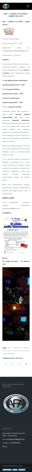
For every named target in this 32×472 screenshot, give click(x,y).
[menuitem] (27, 6)
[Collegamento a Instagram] (28, 468)
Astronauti (17, 351)
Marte (27, 351)
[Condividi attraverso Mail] (26, 364)
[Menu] (27, 6)
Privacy (4, 446)
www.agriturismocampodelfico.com (16, 51)
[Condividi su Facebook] (5, 364)
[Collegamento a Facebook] (20, 468)
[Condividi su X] (12, 364)
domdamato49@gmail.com (16, 439)
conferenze (12, 70)
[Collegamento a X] (23, 468)
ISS (23, 351)
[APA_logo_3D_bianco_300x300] (13, 6)
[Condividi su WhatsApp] (19, 364)
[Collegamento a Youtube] (25, 468)
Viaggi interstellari (8, 353)
